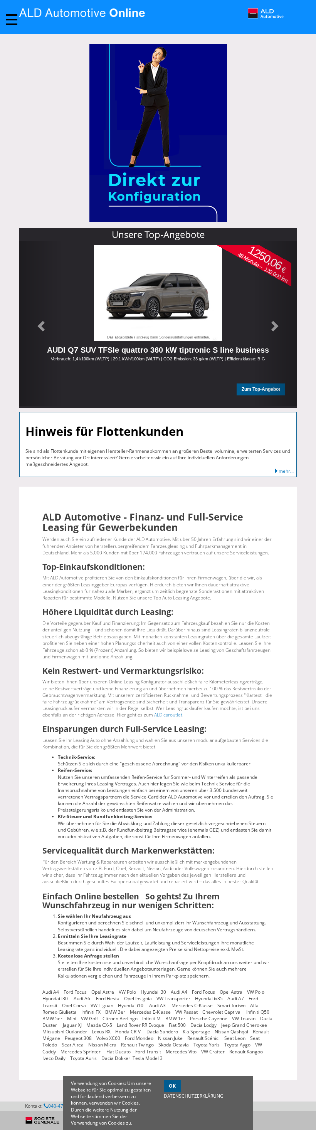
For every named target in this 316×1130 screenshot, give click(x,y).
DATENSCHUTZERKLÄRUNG (194, 1096)
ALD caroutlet (168, 714)
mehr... (286, 471)
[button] (40, 323)
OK (172, 1086)
